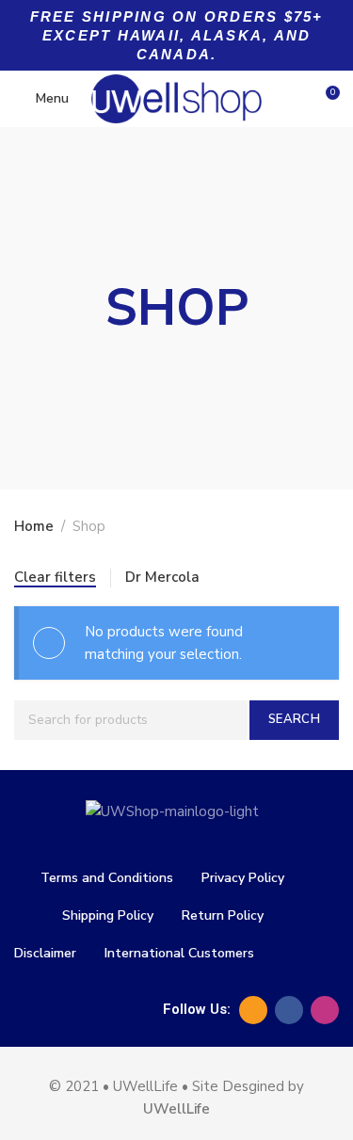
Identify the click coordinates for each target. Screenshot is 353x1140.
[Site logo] (177, 99)
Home (34, 526)
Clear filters (55, 577)
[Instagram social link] (325, 1010)
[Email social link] (253, 1010)
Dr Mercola (162, 577)
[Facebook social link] (289, 1010)
